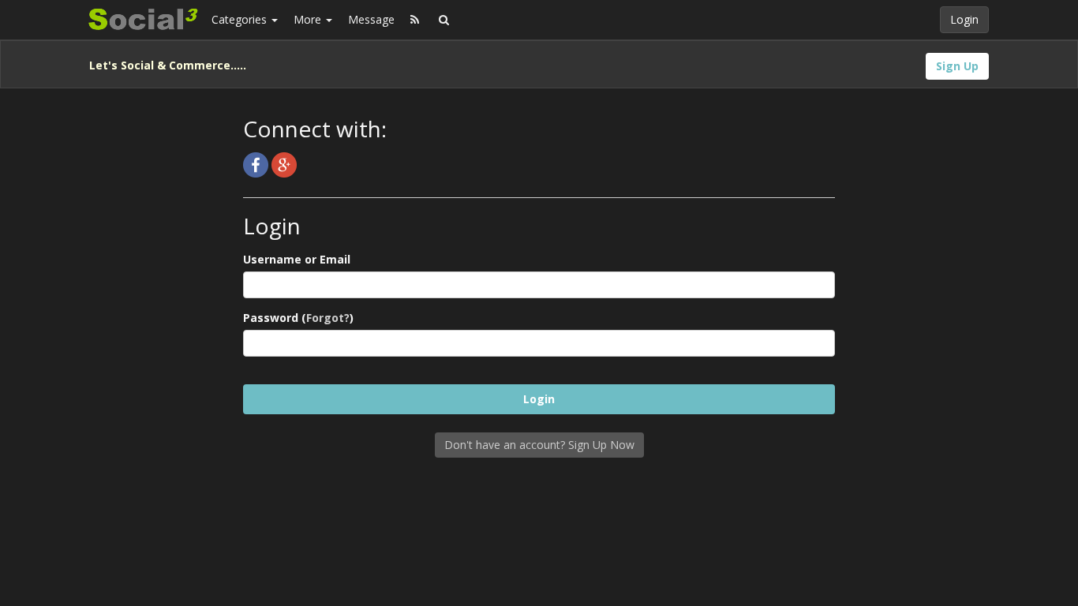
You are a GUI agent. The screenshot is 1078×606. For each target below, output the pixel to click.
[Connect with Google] (284, 163)
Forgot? (328, 317)
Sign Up (957, 65)
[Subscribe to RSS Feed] (414, 19)
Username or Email (296, 259)
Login (964, 19)
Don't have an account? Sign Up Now (539, 444)
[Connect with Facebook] (257, 163)
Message (371, 19)
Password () (298, 317)
